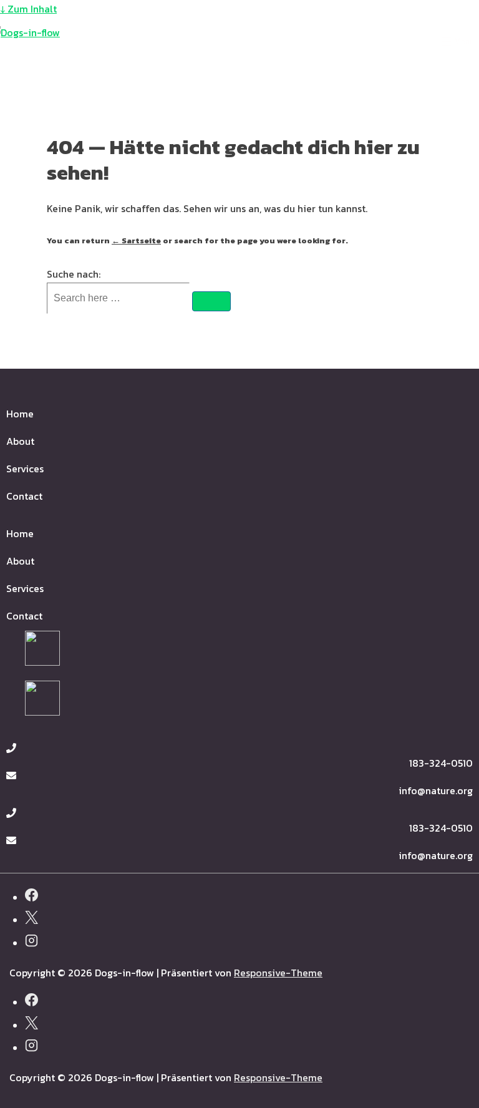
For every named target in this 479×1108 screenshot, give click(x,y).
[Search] (211, 301)
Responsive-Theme (278, 972)
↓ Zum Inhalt (28, 8)
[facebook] (31, 896)
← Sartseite (136, 240)
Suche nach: (73, 273)
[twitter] (31, 919)
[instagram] (31, 942)
